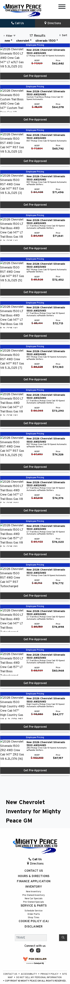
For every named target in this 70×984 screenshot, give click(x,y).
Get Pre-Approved (35, 76)
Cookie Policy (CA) (34, 921)
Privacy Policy (50, 974)
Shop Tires (33, 917)
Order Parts (33, 914)
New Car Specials (34, 898)
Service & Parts (34, 905)
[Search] (63, 937)
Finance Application (33, 881)
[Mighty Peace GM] (22, 10)
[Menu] (62, 7)
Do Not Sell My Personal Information (39, 977)
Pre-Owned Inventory (33, 895)
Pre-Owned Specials (33, 902)
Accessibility (29, 974)
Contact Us (33, 870)
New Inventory (33, 891)
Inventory (33, 886)
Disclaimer (34, 926)
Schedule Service (34, 911)
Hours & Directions (33, 876)
